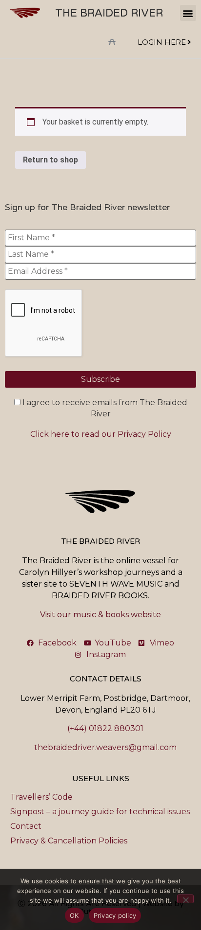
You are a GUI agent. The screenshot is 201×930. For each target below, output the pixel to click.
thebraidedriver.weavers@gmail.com (105, 747)
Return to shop (50, 159)
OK (74, 915)
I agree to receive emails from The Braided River (103, 408)
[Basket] (112, 42)
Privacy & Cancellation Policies (68, 840)
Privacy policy (115, 915)
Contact (25, 826)
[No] (185, 898)
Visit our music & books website (100, 614)
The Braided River (109, 13)
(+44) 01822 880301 (105, 728)
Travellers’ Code (41, 797)
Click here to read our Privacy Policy (100, 434)
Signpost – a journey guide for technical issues (100, 811)
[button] (188, 13)
